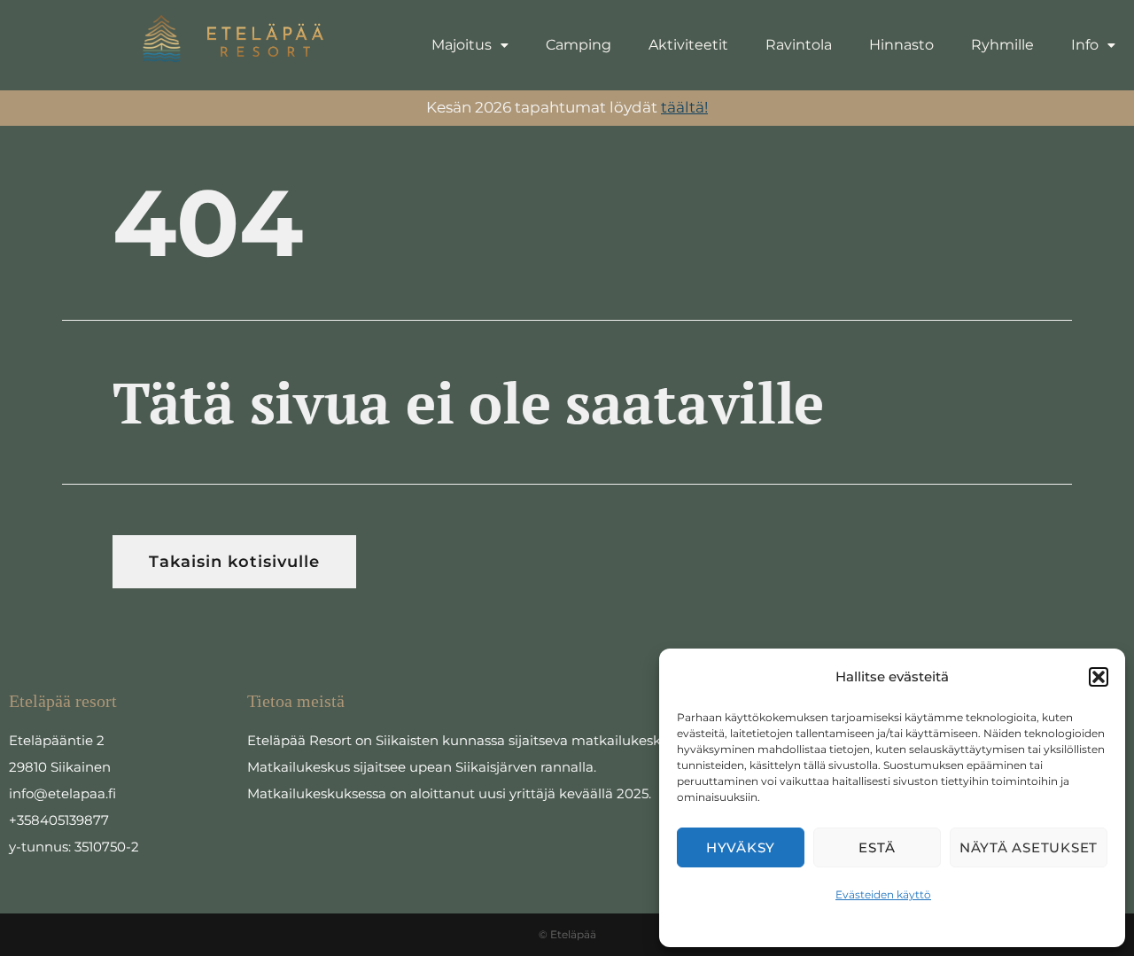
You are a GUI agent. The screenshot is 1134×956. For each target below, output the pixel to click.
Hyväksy (740, 847)
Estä (876, 847)
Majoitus (461, 44)
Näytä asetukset (1028, 847)
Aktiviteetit (688, 44)
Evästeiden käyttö (883, 894)
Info (1085, 44)
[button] (1098, 677)
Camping (578, 44)
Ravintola (798, 44)
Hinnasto (901, 44)
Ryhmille (1002, 44)
